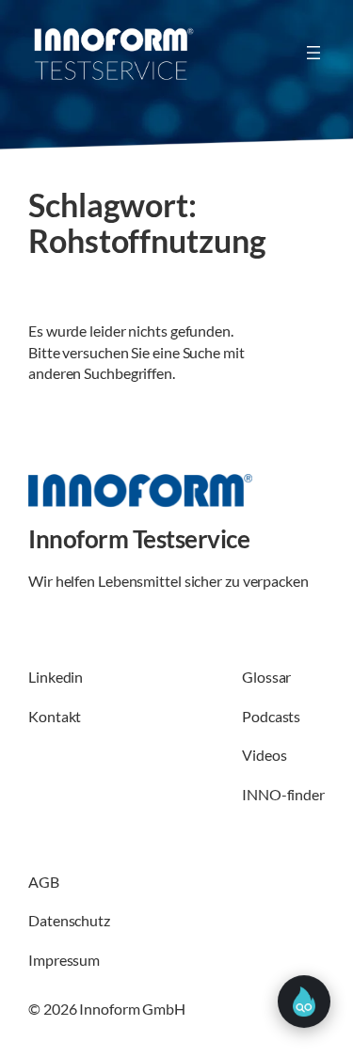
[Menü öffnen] (313, 52)
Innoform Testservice (138, 539)
